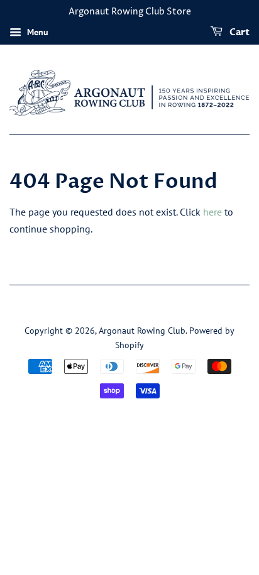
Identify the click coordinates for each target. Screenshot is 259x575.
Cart (239, 32)
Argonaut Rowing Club (142, 330)
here (212, 211)
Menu (36, 32)
